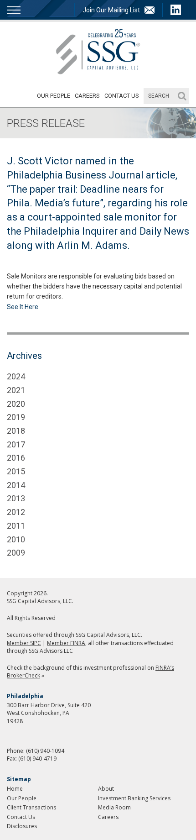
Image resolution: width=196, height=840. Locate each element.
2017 (16, 444)
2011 (16, 525)
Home (15, 789)
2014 (16, 485)
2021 (16, 390)
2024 (16, 376)
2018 (16, 431)
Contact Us (121, 95)
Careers (87, 95)
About (106, 789)
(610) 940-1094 (45, 751)
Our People (53, 95)
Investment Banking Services (134, 798)
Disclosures (22, 826)
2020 (16, 404)
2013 (16, 498)
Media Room (114, 807)
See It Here (22, 306)
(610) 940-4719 (37, 758)
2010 (16, 539)
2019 (16, 417)
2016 (16, 457)
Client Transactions (31, 807)
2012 (16, 512)
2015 (16, 471)
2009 (16, 552)
